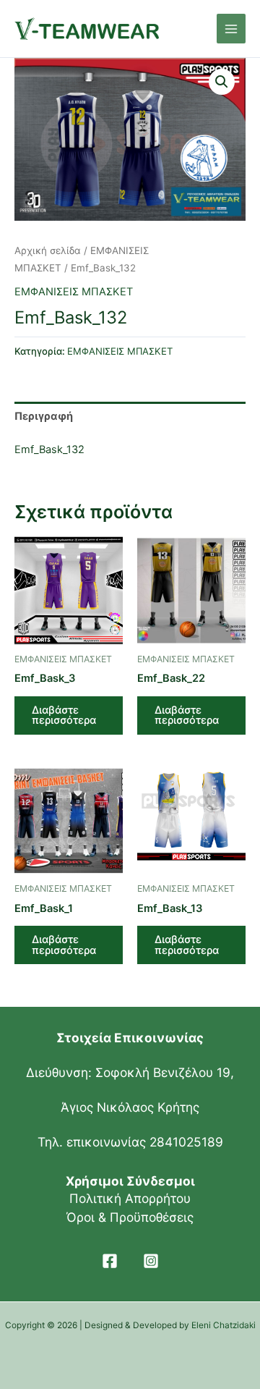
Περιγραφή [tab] (43, 416)
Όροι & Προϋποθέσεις (130, 1217)
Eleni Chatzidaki (223, 1325)
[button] (222, 82)
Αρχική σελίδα (47, 250)
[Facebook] (109, 1260)
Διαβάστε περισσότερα (64, 715)
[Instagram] (150, 1260)
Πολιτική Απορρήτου (130, 1198)
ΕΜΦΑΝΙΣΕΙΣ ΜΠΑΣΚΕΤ (73, 291)
